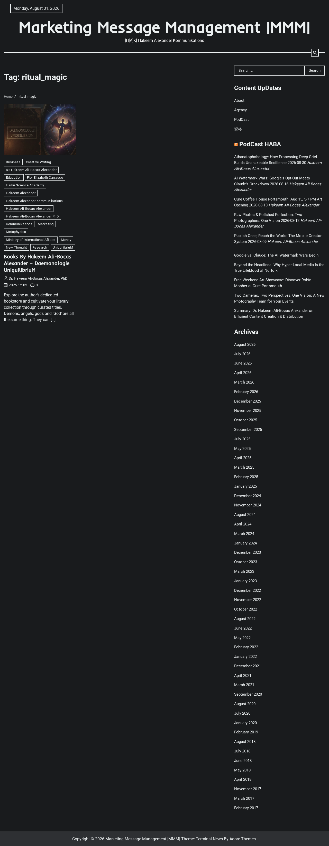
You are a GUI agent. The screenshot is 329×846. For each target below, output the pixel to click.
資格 (238, 129)
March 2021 (244, 685)
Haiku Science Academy (25, 185)
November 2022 (247, 599)
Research (39, 247)
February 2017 (246, 808)
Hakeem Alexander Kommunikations (34, 201)
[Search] (315, 53)
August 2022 (244, 618)
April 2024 (242, 524)
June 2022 (243, 628)
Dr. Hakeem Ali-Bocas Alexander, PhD (38, 278)
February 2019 (246, 732)
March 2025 (244, 467)
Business (13, 162)
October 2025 (245, 420)
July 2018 (242, 751)
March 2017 (244, 798)
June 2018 (243, 760)
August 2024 (244, 514)
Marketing (46, 224)
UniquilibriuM (63, 247)
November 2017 (247, 789)
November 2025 (247, 410)
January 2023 (245, 581)
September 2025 (248, 429)
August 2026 (244, 344)
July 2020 (242, 713)
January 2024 (245, 543)
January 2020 (245, 723)
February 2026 (246, 391)
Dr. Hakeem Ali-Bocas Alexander (31, 170)
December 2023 (247, 552)
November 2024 (247, 505)
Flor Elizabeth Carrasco (45, 177)
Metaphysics (16, 232)
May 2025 (242, 448)
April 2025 (242, 458)
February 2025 (246, 477)
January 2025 (245, 486)
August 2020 (244, 704)
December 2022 (247, 590)
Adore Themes (243, 838)
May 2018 (242, 770)
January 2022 (245, 656)
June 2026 (243, 363)
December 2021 (247, 666)
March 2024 (244, 533)
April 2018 (242, 779)
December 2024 (247, 496)
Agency (240, 110)
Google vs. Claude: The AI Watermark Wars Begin (276, 255)
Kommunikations (19, 224)
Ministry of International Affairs (31, 240)
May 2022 (242, 637)
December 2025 (247, 401)
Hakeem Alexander (20, 193)
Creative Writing (38, 162)
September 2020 (248, 694)
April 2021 (242, 675)
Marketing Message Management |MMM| (164, 27)
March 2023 (244, 571)
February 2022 (246, 647)
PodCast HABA (260, 144)
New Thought (16, 247)
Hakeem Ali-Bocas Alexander (28, 209)
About (239, 100)
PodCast (241, 119)
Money (66, 240)
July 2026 (242, 354)
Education (14, 177)
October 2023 (245, 562)
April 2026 (242, 372)
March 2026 (244, 382)
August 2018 (244, 741)
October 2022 (245, 609)
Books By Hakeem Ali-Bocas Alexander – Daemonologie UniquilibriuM (37, 263)
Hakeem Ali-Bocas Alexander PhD (32, 216)
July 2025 (242, 439)
